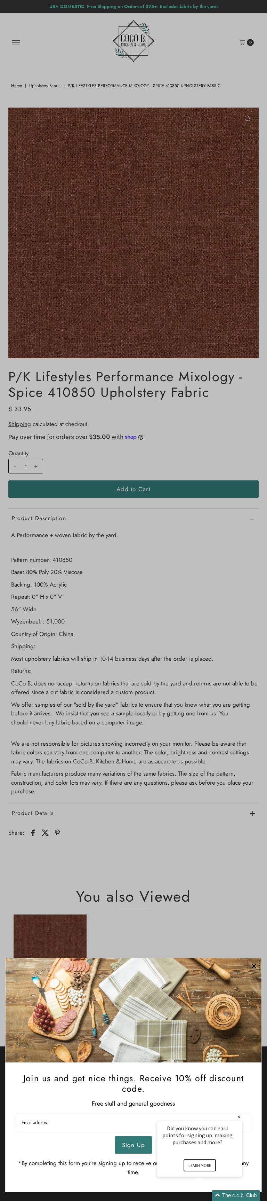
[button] (208, 1195)
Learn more (199, 1165)
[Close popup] (254, 966)
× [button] (238, 1116)
